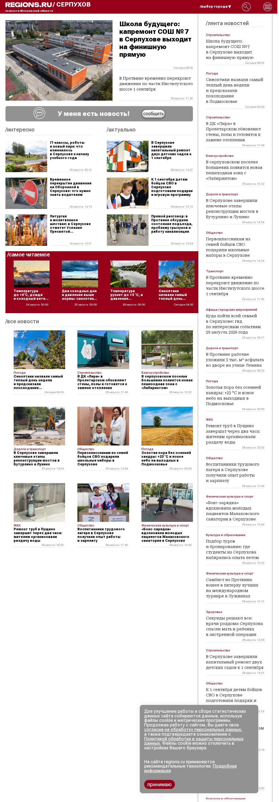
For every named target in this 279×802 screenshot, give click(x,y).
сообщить (153, 113)
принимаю (159, 784)
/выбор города (214, 6)
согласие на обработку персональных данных (192, 729)
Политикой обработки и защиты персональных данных (194, 741)
